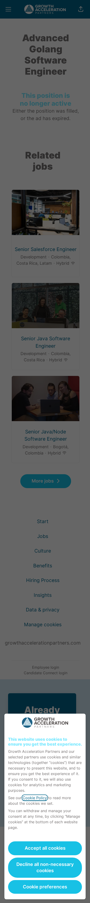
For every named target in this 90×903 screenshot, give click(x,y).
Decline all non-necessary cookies (45, 868)
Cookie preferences (45, 887)
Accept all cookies (45, 848)
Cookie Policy (35, 797)
